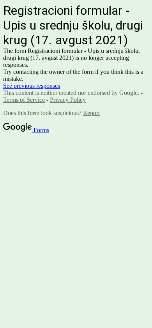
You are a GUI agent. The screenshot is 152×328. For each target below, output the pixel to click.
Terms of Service (24, 99)
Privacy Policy (68, 99)
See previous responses (31, 85)
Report (91, 113)
